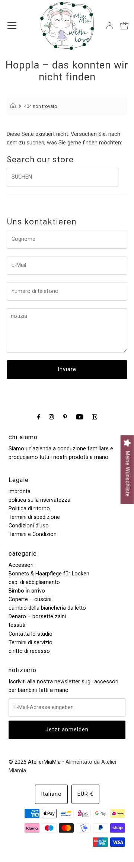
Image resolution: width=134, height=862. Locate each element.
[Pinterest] (65, 416)
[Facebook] (38, 416)
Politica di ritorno (29, 508)
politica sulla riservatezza (39, 500)
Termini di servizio (30, 642)
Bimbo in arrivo (27, 591)
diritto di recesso (29, 651)
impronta (20, 491)
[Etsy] (94, 416)
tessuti (17, 625)
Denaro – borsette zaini (37, 616)
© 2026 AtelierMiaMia (35, 762)
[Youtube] (79, 416)
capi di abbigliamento (34, 582)
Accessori (21, 565)
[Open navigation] (12, 25)
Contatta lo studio (30, 634)
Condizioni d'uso (29, 526)
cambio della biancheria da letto (47, 608)
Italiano (51, 794)
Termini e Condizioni (33, 534)
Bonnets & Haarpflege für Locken (49, 574)
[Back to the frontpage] (13, 106)
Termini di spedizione (34, 517)
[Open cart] (124, 25)
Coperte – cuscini (30, 599)
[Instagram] (51, 416)
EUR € (85, 794)
